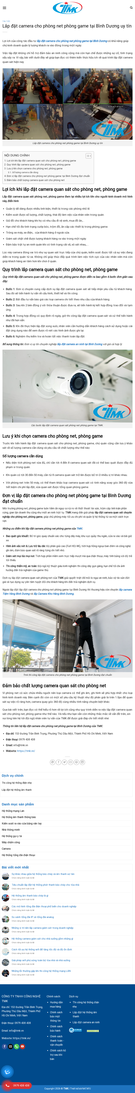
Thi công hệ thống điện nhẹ (17, 782)
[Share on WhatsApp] (52, 762)
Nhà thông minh (11, 829)
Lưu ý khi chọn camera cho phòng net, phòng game (35, 168)
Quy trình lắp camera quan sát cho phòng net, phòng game (38, 164)
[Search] (131, 8)
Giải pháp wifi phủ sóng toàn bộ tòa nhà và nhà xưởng (41, 960)
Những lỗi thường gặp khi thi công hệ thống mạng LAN (41, 971)
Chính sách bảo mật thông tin (56, 1016)
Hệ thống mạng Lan (13, 810)
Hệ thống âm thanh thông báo (19, 817)
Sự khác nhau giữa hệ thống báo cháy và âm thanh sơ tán (43, 874)
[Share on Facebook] (58, 762)
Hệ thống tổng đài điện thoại (18, 855)
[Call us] (16, 1046)
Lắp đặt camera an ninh (86, 1022)
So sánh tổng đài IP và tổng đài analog (33, 917)
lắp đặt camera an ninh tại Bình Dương (79, 344)
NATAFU (86, 1088)
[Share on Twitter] (64, 762)
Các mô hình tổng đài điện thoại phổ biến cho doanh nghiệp (44, 906)
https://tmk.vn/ (26, 751)
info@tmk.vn (16, 1030)
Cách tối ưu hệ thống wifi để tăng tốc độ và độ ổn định (42, 949)
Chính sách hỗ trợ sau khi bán (58, 1054)
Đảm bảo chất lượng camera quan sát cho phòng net (36, 180)
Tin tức (6, 21)
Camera (6, 848)
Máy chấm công (11, 842)
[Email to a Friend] (70, 762)
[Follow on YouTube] (22, 1046)
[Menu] (4, 8)
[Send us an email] (10, 1046)
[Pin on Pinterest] (76, 762)
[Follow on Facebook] (4, 1046)
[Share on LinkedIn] (82, 762)
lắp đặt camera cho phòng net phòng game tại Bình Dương (72, 41)
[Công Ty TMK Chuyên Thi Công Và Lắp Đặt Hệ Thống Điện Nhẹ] (67, 8)
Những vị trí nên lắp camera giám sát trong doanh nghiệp (42, 927)
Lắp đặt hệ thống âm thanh (17, 789)
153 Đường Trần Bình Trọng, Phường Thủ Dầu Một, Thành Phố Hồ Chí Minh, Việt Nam (22, 1011)
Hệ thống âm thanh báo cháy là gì (30, 895)
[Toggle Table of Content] (87, 156)
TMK (79, 528)
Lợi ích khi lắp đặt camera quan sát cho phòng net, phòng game (41, 160)
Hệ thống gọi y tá (12, 836)
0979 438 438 (23, 1023)
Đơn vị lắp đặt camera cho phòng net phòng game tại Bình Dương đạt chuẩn (49, 176)
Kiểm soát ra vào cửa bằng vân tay (22, 823)
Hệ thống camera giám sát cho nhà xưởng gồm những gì (42, 938)
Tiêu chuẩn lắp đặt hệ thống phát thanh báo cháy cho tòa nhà (45, 884)
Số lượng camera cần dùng (25, 172)
